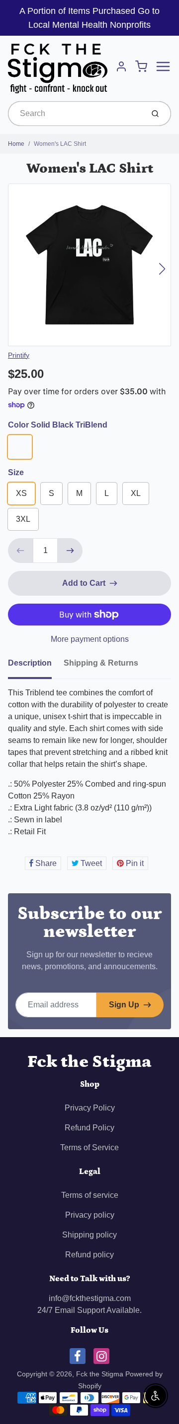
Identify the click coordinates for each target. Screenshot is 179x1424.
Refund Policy (89, 1127)
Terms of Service (89, 1147)
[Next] (162, 269)
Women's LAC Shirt (60, 143)
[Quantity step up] (70, 550)
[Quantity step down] (20, 550)
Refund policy (89, 1254)
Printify (18, 355)
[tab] (36, 666)
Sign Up (124, 1004)
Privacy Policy (90, 1108)
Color (57, 425)
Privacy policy (89, 1215)
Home (16, 143)
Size (16, 472)
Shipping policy (89, 1235)
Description (30, 663)
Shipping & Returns (101, 663)
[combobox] (75, 113)
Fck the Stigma (89, 1061)
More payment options (90, 639)
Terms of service (89, 1195)
